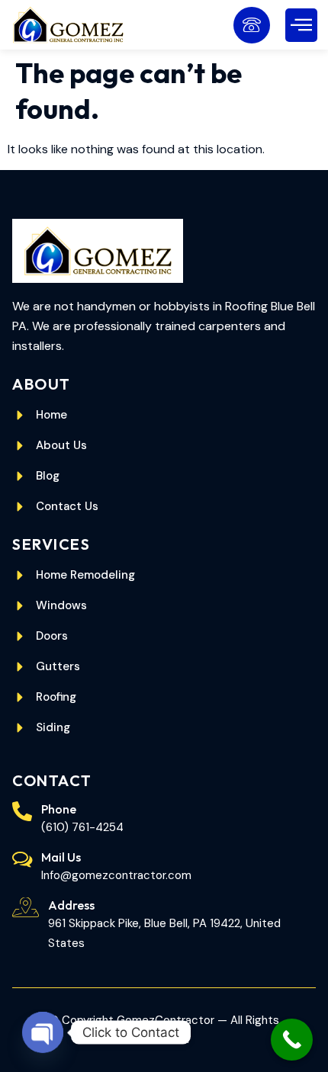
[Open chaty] (42, 1032)
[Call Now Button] (292, 1040)
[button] (301, 25)
